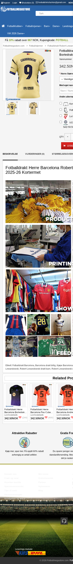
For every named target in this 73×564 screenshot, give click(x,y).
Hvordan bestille (12, 482)
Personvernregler (13, 495)
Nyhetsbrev (44, 486)
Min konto (43, 474)
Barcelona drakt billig (45, 365)
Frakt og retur (11, 478)
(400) (50, 417)
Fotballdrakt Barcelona (23, 365)
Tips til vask (10, 490)
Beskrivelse (10, 154)
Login (14, 3)
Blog (40, 490)
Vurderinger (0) (34, 154)
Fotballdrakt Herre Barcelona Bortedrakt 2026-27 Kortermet (14, 412)
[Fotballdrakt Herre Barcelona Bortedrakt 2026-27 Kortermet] (15, 395)
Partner (42, 482)
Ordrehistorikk (45, 478)
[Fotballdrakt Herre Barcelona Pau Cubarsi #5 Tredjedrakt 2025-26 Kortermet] (41, 395)
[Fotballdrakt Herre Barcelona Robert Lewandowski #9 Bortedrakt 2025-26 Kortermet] (12, 108)
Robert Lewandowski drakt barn (35, 369)
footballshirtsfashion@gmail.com (52, 2)
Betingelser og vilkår (15, 499)
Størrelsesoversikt (14, 486)
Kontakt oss (10, 474)
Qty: (61, 137)
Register (6, 3)
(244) (24, 417)
